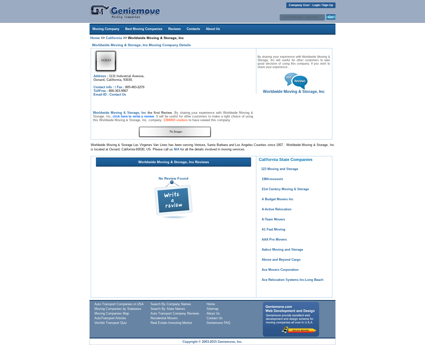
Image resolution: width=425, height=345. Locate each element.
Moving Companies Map (111, 313)
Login (316, 5)
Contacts (193, 29)
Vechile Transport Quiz (110, 323)
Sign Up (327, 5)
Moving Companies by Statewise (117, 309)
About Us (213, 29)
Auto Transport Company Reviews (175, 313)
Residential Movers (164, 318)
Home (95, 38)
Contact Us (117, 94)
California (114, 38)
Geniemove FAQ (218, 323)
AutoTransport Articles (110, 318)
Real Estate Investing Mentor (171, 323)
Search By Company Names (171, 304)
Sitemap (212, 309)
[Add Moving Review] (173, 217)
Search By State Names (168, 309)
